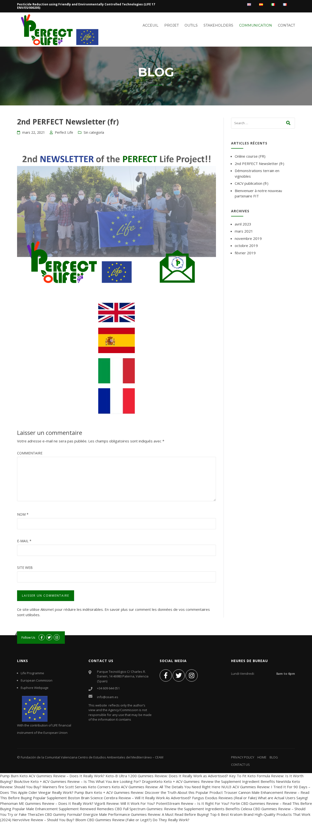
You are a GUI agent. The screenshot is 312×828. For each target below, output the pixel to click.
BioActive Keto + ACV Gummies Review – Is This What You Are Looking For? (77, 781)
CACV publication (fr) (251, 183)
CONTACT (286, 25)
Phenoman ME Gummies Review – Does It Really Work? (46, 803)
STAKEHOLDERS (218, 25)
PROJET (171, 25)
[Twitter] (179, 675)
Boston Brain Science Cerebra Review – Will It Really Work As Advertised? (129, 797)
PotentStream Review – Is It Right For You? (192, 803)
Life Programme (32, 673)
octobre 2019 (246, 245)
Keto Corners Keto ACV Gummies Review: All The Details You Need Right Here (154, 786)
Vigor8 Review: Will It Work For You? (124, 803)
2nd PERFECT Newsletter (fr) (259, 163)
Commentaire (29, 453)
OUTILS (191, 25)
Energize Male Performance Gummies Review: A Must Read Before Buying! (146, 814)
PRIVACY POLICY (242, 757)
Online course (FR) (250, 156)
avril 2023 (243, 224)
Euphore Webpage (35, 687)
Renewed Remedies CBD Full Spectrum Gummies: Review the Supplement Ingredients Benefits (160, 808)
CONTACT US (240, 764)
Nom (23, 514)
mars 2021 (244, 231)
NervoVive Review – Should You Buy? (43, 819)
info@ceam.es (107, 697)
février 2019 (245, 252)
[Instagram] (191, 675)
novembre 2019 (248, 238)
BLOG (274, 757)
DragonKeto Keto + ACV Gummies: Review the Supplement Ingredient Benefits (208, 781)
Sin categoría (94, 132)
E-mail (24, 541)
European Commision (36, 680)
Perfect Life (64, 132)
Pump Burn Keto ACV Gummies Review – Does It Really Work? (52, 775)
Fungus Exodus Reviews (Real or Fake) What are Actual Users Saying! (250, 797)
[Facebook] (166, 675)
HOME (261, 757)
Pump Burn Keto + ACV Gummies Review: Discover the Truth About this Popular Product (148, 792)
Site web (25, 567)
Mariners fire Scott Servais (64, 786)
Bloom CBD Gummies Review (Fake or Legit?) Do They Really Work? (132, 819)
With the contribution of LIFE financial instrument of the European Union (44, 729)
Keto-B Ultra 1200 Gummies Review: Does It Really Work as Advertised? (167, 775)
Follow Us (28, 637)
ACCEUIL (150, 25)
